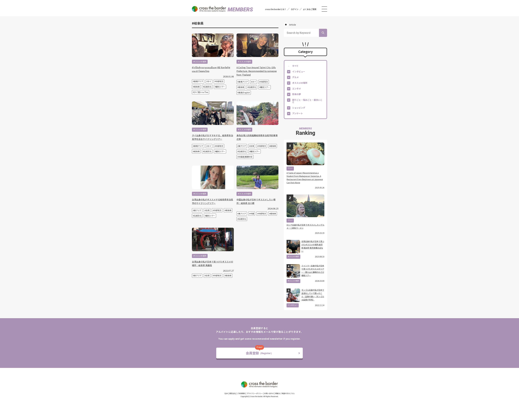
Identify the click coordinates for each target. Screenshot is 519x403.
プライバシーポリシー (255, 393)
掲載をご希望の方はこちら (285, 393)
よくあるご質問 (309, 9)
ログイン (294, 9)
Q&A (226, 393)
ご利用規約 (241, 393)
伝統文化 (208, 86)
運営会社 (232, 393)
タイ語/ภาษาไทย (201, 92)
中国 (252, 213)
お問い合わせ (269, 393)
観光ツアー (220, 86)
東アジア (242, 146)
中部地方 (219, 81)
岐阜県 (197, 86)
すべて (295, 65)
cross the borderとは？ (275, 9)
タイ (209, 81)
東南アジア (198, 81)
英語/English (244, 92)
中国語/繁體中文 (245, 156)
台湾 (252, 146)
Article (292, 24)
